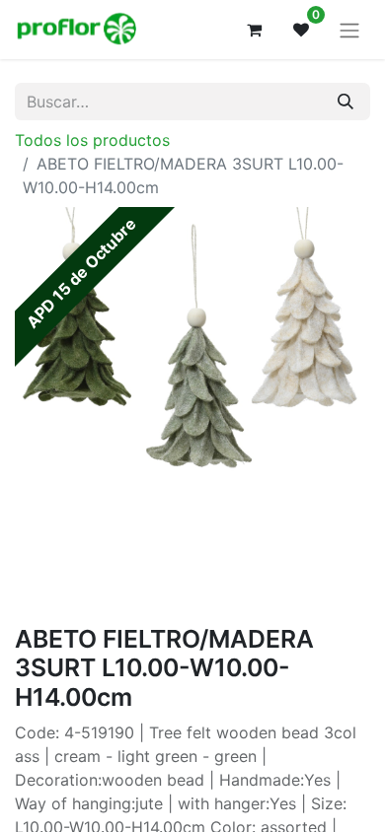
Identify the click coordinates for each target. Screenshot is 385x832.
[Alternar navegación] (349, 29)
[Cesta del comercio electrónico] (253, 29)
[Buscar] (345, 101)
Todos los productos (92, 140)
